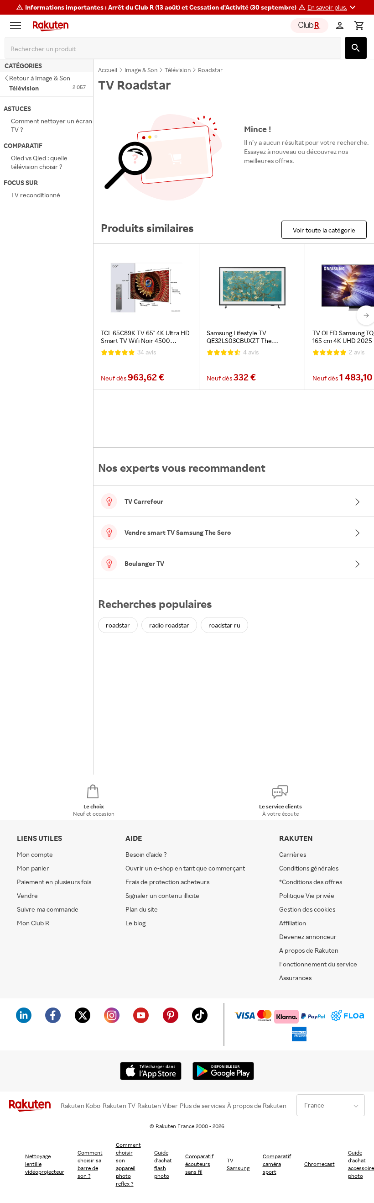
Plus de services (202, 1106)
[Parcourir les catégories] (17, 26)
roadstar (118, 625)
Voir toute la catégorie (324, 230)
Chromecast (319, 1164)
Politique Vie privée (306, 895)
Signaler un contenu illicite (162, 895)
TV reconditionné (35, 195)
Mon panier (33, 868)
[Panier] (359, 25)
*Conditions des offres (310, 882)
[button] (332, 7)
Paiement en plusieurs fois (54, 882)
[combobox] (175, 49)
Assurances (295, 977)
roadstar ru (224, 625)
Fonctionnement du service (318, 964)
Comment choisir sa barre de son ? (90, 1164)
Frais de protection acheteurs (167, 882)
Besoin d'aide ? (146, 854)
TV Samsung (238, 1164)
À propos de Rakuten (256, 1106)
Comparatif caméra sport (277, 1164)
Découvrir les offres (277, 181)
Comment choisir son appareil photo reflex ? (128, 1164)
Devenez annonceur (308, 936)
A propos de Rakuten (308, 950)
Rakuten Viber (157, 1106)
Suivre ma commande (47, 909)
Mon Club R (33, 923)
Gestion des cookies (307, 909)
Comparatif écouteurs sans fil (199, 1164)
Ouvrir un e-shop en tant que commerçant (185, 868)
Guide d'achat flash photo (163, 1164)
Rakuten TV (119, 1106)
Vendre (27, 895)
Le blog (135, 923)
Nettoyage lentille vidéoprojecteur (44, 1164)
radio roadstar (169, 625)
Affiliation (292, 923)
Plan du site (141, 909)
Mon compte (35, 854)
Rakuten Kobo (80, 1106)
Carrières (292, 854)
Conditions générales (308, 868)
